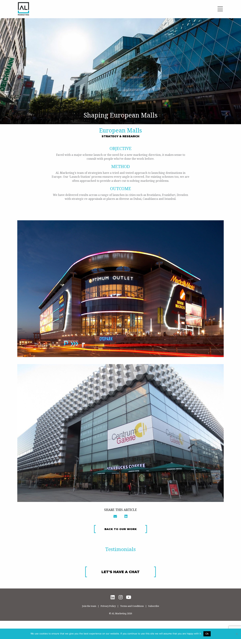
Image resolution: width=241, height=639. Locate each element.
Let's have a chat (120, 572)
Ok (207, 633)
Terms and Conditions (132, 606)
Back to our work (120, 529)
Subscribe (153, 606)
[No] (236, 634)
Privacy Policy (108, 606)
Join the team (89, 606)
